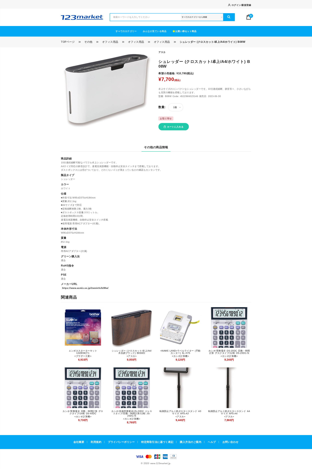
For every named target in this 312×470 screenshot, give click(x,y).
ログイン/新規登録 (240, 5)
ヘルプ (212, 442)
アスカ (162, 52)
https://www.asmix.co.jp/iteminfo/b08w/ (85, 288)
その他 (88, 41)
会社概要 (78, 442)
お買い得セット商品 (186, 31)
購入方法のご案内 (190, 442)
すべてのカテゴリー (126, 31)
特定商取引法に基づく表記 (157, 442)
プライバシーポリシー (121, 442)
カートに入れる (175, 126)
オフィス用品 (110, 41)
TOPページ (68, 41)
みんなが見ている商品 (154, 31)
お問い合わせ (230, 442)
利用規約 (96, 442)
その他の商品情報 (156, 147)
